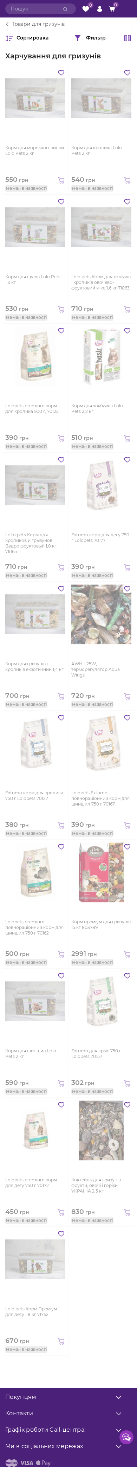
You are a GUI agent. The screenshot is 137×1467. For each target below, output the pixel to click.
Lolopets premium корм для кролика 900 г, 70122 (32, 408)
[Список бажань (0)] (85, 9)
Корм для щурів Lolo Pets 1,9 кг (32, 279)
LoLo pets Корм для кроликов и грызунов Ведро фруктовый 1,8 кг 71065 (31, 542)
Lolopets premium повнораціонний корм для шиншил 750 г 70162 (34, 927)
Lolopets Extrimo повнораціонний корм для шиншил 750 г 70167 (100, 798)
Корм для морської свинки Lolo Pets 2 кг (34, 150)
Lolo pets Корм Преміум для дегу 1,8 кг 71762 (31, 1311)
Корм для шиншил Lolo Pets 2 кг (30, 1053)
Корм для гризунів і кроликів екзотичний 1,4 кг (34, 666)
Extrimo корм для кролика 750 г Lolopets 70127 (34, 795)
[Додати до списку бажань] (61, 73)
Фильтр (96, 37)
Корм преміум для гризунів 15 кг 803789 (101, 924)
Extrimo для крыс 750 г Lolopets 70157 (96, 1053)
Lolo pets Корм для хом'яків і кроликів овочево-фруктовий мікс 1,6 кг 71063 (101, 282)
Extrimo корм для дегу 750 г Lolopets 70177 (100, 537)
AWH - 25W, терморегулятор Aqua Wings (95, 669)
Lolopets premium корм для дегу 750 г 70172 (31, 1182)
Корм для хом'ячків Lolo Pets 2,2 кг (97, 408)
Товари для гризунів (38, 24)
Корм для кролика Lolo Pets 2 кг (96, 150)
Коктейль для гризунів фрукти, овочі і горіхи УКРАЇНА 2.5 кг (96, 1185)
